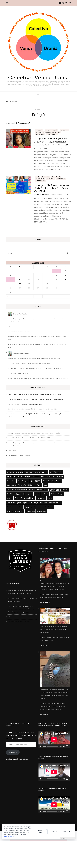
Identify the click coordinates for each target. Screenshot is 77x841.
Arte (37, 176)
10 (10, 279)
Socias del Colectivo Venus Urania (15, 507)
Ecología (39, 130)
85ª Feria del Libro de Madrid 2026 (15, 472)
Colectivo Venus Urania (38, 77)
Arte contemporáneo (58, 689)
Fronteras (65, 489)
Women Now (41, 511)
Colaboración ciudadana (60, 692)
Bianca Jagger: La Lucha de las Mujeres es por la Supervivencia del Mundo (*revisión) (34, 358)
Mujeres (9, 498)
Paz (56, 589)
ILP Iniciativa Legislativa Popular (48, 132)
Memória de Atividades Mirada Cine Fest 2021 (28, 404)
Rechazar (53, 831)
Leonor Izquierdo (45, 695)
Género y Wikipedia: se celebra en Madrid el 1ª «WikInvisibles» (42, 394)
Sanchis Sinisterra (55, 502)
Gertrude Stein (10, 494)
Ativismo (42, 583)
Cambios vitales (59, 476)
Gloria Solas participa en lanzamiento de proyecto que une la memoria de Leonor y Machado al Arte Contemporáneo (21, 609)
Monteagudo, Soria (58, 695)
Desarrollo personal (11, 485)
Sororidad (61, 589)
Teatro (28, 507)
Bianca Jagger (50, 476)
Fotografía (40, 178)
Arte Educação (55, 472)
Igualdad (20, 494)
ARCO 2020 (37, 472)
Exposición (65, 130)
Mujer (60, 494)
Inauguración (29, 494)
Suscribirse (13, 752)
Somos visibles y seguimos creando (19, 332)
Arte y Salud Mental (46, 626)
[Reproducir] (41, 746)
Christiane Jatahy (11, 481)
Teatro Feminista (49, 507)
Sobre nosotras (12, 327)
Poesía (50, 498)
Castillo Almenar (46, 692)
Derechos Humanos (46, 586)
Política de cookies (9, 836)
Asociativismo (39, 476)
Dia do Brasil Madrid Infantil (29, 485)
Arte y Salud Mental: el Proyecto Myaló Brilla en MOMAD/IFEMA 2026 (29, 363)
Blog (57, 583)
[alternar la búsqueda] (70, 3)
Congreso (25, 481)
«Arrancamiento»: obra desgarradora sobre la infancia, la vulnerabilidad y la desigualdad (35, 368)
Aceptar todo (40, 831)
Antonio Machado (45, 689)
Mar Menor (40, 134)
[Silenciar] (64, 746)
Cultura (35, 481)
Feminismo (54, 489)
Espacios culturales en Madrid (17, 489)
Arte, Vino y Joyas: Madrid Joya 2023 (19, 373)
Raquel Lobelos (43, 502)
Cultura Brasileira (48, 481)
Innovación (37, 494)
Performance (52, 134)
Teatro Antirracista (38, 507)
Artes (9, 476)
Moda (46, 629)
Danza (58, 481)
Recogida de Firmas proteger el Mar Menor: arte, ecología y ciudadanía (51, 140)
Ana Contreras (28, 472)
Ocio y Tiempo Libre (24, 498)
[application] (54, 739)
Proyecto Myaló (60, 629)
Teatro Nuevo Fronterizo (15, 511)
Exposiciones (32, 489)
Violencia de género (30, 511)
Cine (19, 481)
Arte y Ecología (51, 130)
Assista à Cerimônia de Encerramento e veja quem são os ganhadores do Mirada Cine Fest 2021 (38, 378)
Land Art (50, 178)
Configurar (67, 831)
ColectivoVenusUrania (43, 145)
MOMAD (51, 629)
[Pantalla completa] (67, 746)
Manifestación (45, 494)
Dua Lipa (56, 586)
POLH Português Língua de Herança (22, 502)
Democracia (64, 583)
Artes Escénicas (22, 476)
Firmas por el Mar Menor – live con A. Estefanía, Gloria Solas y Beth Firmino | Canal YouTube (52, 188)
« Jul (8, 296)
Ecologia (45, 485)
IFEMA (59, 626)
